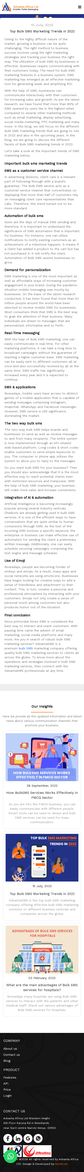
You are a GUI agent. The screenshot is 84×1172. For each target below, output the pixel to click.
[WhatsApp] (37, 1137)
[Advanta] (20, 7)
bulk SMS (26, 648)
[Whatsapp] (10, 1157)
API (5, 1083)
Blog (6, 1060)
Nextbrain (61, 1164)
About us (10, 1048)
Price (7, 1089)
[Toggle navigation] (78, 7)
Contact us (11, 1054)
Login (7, 1095)
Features (9, 1077)
